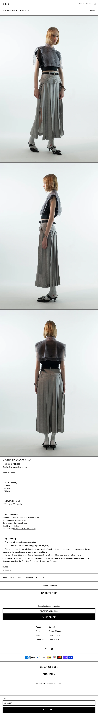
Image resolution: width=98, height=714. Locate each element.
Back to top (49, 593)
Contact (52, 627)
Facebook (40, 577)
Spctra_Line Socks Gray (17, 11)
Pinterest (29, 577)
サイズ (5, 698)
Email (12, 577)
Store (38, 631)
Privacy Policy (54, 635)
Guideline (40, 639)
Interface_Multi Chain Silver (24, 529)
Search (88, 3)
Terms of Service (55, 631)
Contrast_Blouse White (16, 520)
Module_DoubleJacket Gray (28, 517)
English (48, 674)
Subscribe (49, 617)
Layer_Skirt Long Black (17, 523)
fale (44, 684)
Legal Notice (54, 639)
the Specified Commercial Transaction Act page (38, 561)
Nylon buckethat (12, 526)
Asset (38, 635)
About (38, 627)
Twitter (20, 577)
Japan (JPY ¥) (48, 667)
